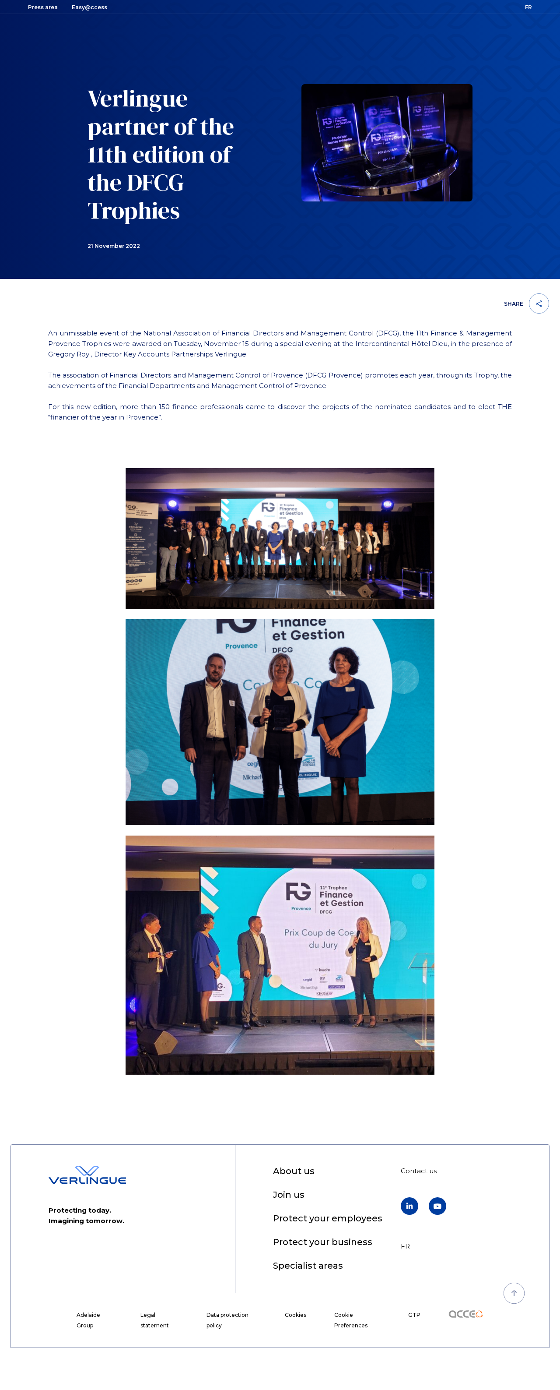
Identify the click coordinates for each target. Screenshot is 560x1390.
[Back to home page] (87, 1175)
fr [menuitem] (405, 1246)
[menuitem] (294, 1172)
